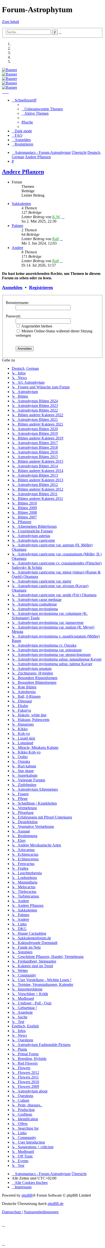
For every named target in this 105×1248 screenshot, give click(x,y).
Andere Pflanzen (23, 172)
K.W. (56, 217)
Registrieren (41, 287)
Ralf (55, 239)
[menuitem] (42, 109)
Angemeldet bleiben (36, 326)
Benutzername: (17, 303)
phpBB (27, 1195)
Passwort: (13, 316)
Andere (17, 248)
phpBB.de (55, 1204)
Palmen (17, 226)
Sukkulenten (21, 204)
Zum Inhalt (10, 22)
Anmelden (12, 287)
